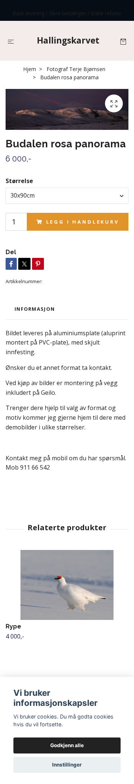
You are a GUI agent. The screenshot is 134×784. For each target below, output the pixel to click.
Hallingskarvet (68, 40)
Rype (13, 626)
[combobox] (67, 196)
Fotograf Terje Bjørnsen (76, 69)
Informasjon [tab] (35, 308)
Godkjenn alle (67, 745)
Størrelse (19, 181)
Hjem (29, 69)
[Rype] (67, 585)
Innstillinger (67, 765)
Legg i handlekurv (82, 221)
